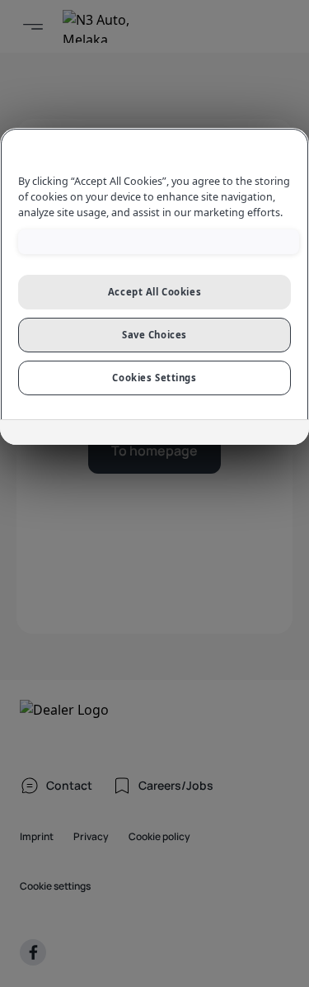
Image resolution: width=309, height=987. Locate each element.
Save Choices (154, 334)
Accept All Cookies (154, 292)
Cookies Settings (154, 377)
